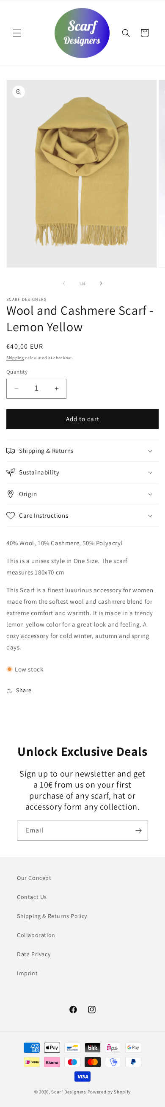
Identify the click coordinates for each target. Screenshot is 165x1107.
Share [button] (24, 690)
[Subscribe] (138, 831)
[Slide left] (64, 283)
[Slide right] (101, 283)
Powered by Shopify (109, 1092)
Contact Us (32, 897)
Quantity (17, 371)
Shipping (15, 358)
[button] (17, 33)
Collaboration (36, 935)
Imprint (27, 973)
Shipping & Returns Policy (52, 916)
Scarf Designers (68, 1092)
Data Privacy (33, 954)
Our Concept (34, 878)
